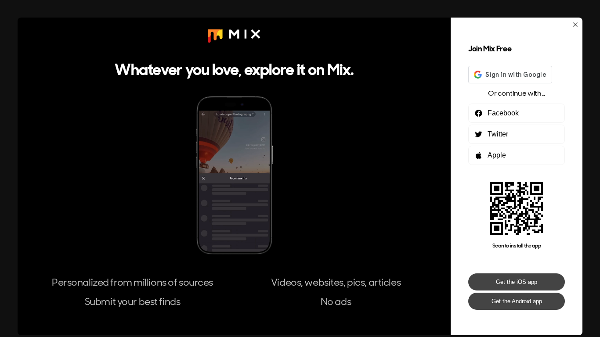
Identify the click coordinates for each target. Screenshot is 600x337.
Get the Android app (517, 301)
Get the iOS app (516, 282)
